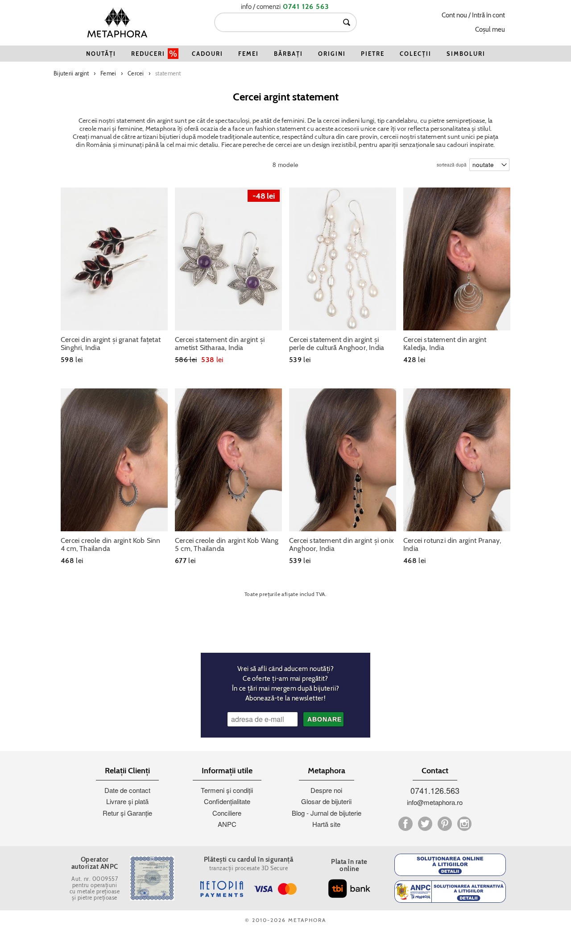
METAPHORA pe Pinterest (445, 824)
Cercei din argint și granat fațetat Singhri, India (111, 344)
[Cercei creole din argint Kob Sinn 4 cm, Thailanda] (114, 459)
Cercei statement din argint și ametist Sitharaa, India (220, 344)
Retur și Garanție (127, 812)
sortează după (452, 163)
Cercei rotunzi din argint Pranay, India (452, 545)
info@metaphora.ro (435, 802)
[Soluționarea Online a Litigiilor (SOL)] (450, 865)
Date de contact (127, 790)
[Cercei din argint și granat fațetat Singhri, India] (114, 259)
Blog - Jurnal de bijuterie (326, 812)
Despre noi (326, 790)
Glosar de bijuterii (326, 801)
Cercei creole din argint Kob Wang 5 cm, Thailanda (227, 545)
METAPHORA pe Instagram (464, 824)
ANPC (227, 824)
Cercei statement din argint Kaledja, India (444, 344)
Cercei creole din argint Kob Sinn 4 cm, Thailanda (111, 545)
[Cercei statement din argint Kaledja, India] (456, 259)
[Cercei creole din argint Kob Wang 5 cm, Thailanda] (228, 459)
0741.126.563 (434, 790)
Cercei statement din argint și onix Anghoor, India (341, 545)
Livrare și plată (127, 801)
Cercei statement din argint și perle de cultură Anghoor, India (336, 344)
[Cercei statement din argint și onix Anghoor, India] (342, 459)
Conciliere (226, 812)
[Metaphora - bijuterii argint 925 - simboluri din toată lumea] (117, 22)
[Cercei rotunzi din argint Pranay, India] (456, 459)
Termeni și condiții (227, 790)
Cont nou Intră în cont (473, 15)
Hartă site (326, 824)
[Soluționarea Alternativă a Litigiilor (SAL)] (450, 891)
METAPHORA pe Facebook (405, 824)
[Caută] (346, 22)
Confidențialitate (227, 801)
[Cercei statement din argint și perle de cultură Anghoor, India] (342, 259)
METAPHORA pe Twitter (425, 824)
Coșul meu (490, 29)
